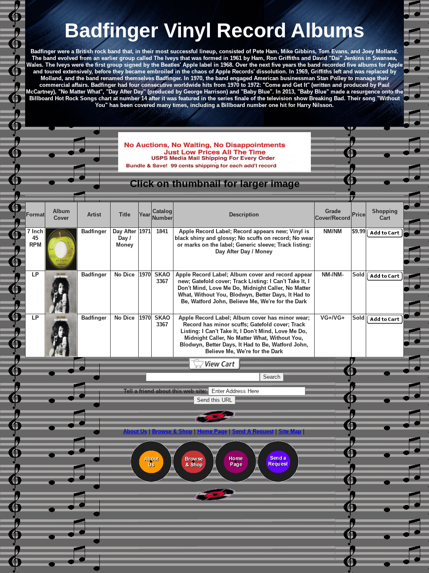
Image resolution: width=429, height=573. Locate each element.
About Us (135, 431)
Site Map (290, 431)
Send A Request (253, 431)
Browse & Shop (172, 431)
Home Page (212, 431)
